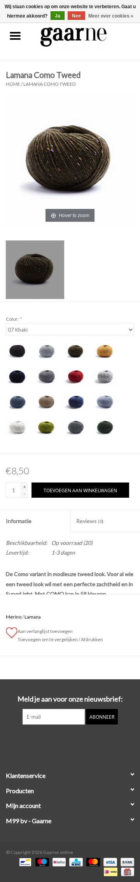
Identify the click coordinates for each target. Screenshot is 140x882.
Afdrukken (92, 639)
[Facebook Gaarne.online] (63, 740)
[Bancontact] (24, 861)
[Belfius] (58, 861)
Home (13, 84)
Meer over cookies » (110, 16)
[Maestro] (41, 861)
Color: (13, 319)
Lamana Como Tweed (49, 84)
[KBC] (74, 861)
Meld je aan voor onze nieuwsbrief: (70, 699)
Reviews (89, 521)
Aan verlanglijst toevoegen (46, 631)
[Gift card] (126, 871)
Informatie (19, 521)
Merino (13, 617)
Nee (76, 16)
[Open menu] (15, 35)
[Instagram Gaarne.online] (77, 740)
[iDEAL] (109, 871)
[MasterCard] (92, 861)
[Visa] (109, 861)
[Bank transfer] (126, 861)
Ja (57, 16)
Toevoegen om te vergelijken (48, 639)
